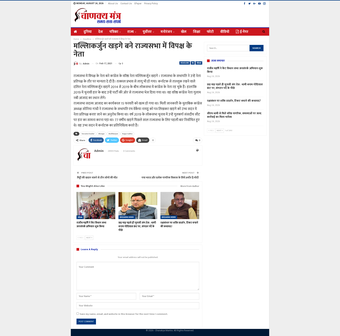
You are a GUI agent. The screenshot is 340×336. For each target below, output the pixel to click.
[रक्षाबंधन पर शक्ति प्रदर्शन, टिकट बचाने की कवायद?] (179, 205)
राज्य (130, 32)
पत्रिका (113, 32)
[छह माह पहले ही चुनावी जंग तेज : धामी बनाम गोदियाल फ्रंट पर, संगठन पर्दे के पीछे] (137, 205)
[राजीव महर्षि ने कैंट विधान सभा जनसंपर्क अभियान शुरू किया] (95, 205)
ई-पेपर (244, 32)
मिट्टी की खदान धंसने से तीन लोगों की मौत (97, 177)
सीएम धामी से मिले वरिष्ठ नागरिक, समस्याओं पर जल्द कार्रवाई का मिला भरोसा (234, 115)
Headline (184, 63)
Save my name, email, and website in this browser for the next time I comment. (124, 314)
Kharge (101, 133)
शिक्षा (196, 32)
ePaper (137, 3)
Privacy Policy (151, 3)
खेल (183, 32)
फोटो (210, 32)
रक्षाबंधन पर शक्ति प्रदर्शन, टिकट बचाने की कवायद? (234, 100)
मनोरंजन (166, 32)
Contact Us (126, 3)
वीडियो (224, 32)
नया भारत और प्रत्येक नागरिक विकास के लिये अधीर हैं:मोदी (170, 177)
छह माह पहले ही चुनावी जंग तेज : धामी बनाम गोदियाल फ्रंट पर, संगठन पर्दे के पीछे (235, 86)
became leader (88, 133)
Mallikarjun (113, 133)
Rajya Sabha (127, 133)
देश (100, 32)
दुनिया (88, 32)
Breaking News (127, 217)
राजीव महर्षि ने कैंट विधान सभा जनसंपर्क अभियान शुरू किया (235, 70)
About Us (113, 3)
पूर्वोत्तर (147, 32)
